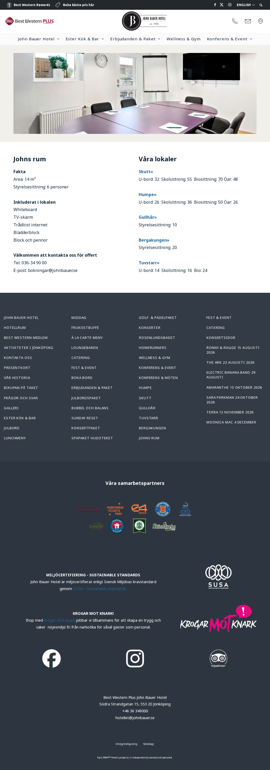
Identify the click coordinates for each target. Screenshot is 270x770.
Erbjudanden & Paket (133, 38)
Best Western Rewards (32, 5)
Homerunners (153, 347)
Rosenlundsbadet (157, 337)
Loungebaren (84, 347)
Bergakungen (152, 428)
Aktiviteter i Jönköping (28, 347)
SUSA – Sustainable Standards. (100, 588)
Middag (78, 317)
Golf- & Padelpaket (158, 317)
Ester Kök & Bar (82, 38)
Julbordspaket (86, 398)
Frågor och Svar (21, 398)
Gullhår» (148, 217)
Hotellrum (15, 327)
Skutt (145, 398)
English (244, 5)
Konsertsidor (220, 337)
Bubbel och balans (90, 408)
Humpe (145, 387)
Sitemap (148, 744)
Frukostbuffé (85, 327)
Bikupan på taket (21, 387)
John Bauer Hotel (36, 38)
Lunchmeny (15, 438)
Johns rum (149, 438)
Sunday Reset (84, 418)
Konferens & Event (227, 38)
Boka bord (82, 377)
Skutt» (146, 171)
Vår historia (17, 377)
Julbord (12, 428)
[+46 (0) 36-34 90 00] (235, 21)
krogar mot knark (59, 620)
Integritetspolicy (126, 744)
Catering (80, 357)
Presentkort (17, 367)
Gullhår (147, 408)
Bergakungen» (155, 240)
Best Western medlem (26, 337)
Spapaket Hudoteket (92, 438)
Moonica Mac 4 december (231, 422)
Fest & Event (84, 367)
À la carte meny (87, 337)
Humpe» (148, 194)
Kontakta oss (18, 357)
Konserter (150, 327)
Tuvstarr (148, 418)
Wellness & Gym (184, 38)
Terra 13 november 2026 (230, 412)
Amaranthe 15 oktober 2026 (234, 387)
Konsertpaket (85, 428)
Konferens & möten (158, 377)
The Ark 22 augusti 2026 (230, 362)
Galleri (11, 408)
